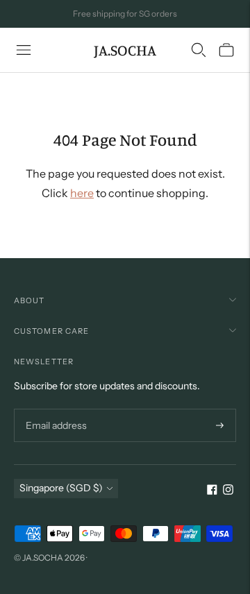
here (82, 193)
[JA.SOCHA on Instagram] (228, 491)
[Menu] (23, 50)
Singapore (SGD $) (61, 488)
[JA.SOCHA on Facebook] (212, 491)
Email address (54, 409)
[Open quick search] (198, 50)
